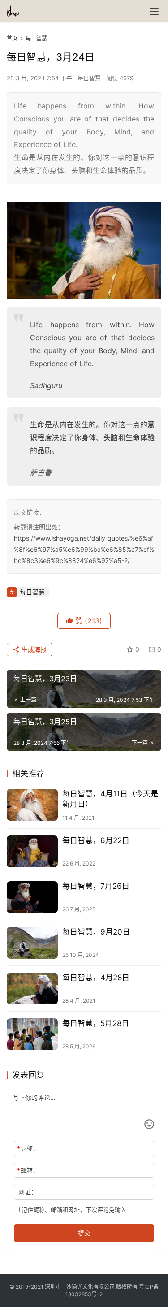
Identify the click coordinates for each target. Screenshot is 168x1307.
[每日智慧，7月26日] (32, 897)
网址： (27, 1192)
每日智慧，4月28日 (95, 977)
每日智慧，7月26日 (95, 886)
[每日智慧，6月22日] (32, 851)
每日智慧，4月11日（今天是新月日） (110, 799)
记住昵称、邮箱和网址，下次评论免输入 (73, 1209)
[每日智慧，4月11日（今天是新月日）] (32, 805)
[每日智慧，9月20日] (32, 943)
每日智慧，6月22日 (95, 840)
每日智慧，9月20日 (96, 931)
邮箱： (28, 1170)
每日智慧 (89, 78)
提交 (84, 1233)
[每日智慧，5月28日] (32, 1034)
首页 (12, 38)
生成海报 (33, 649)
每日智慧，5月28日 (95, 1023)
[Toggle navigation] (154, 11)
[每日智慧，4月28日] (32, 988)
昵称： (28, 1148)
